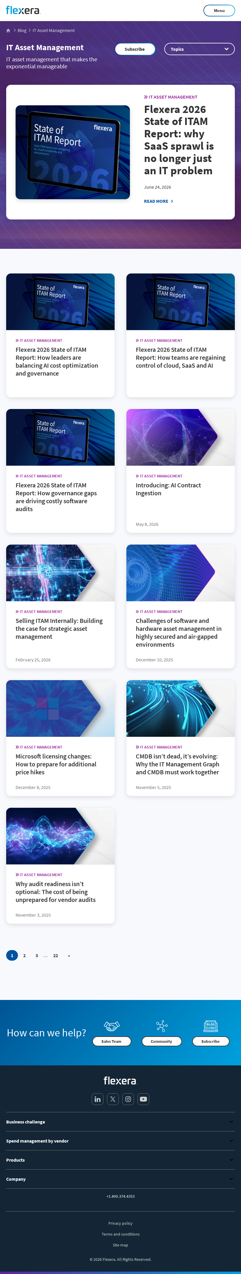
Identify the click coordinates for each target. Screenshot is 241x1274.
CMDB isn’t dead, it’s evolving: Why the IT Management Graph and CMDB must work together (177, 764)
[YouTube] (143, 1099)
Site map (120, 1245)
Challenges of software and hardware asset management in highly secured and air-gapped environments (179, 632)
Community (161, 1041)
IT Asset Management (45, 47)
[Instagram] (128, 1099)
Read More (156, 201)
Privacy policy (120, 1223)
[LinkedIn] (97, 1099)
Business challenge (25, 1122)
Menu (219, 10)
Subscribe (135, 49)
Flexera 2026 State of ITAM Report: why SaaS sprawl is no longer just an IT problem (179, 139)
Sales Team (111, 1041)
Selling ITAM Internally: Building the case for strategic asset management (59, 628)
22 (55, 955)
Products (15, 1160)
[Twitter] (113, 1099)
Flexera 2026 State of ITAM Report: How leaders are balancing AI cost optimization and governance (57, 361)
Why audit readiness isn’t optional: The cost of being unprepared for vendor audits (56, 892)
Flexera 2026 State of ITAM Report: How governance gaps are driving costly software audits (56, 497)
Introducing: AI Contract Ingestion (168, 489)
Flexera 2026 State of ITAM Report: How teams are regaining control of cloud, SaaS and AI (180, 357)
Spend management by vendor (37, 1141)
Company (16, 1179)
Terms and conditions (121, 1234)
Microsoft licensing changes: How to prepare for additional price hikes (56, 764)
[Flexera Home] (8, 30)
